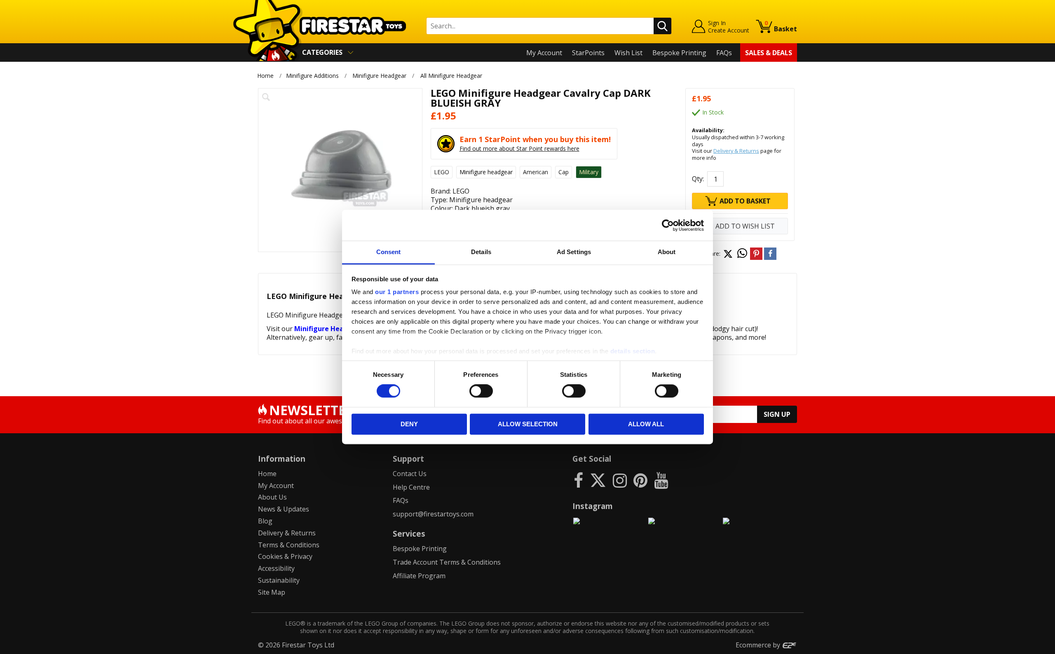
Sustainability (279, 580)
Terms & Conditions (288, 544)
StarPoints (588, 52)
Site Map (271, 592)
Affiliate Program (419, 575)
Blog (265, 521)
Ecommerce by (759, 644)
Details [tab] (481, 251)
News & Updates (283, 509)
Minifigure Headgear (379, 75)
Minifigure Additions (312, 75)
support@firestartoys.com (433, 514)
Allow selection (528, 423)
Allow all (646, 423)
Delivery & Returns (736, 150)
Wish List (628, 52)
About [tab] (667, 251)
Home (265, 75)
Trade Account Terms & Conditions (447, 562)
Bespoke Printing (679, 52)
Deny (409, 423)
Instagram (592, 506)
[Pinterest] (640, 480)
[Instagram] (620, 480)
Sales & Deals (768, 52)
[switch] (481, 391)
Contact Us (410, 473)
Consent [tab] (388, 251)
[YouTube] (661, 480)
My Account (544, 52)
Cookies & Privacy (285, 556)
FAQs (724, 52)
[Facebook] (578, 480)
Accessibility (276, 568)
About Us (272, 497)
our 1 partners (397, 291)
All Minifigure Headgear (451, 75)
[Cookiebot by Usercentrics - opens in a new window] (668, 225)
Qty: (698, 178)
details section (632, 351)
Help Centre (411, 487)
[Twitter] (598, 480)
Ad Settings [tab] (574, 251)
